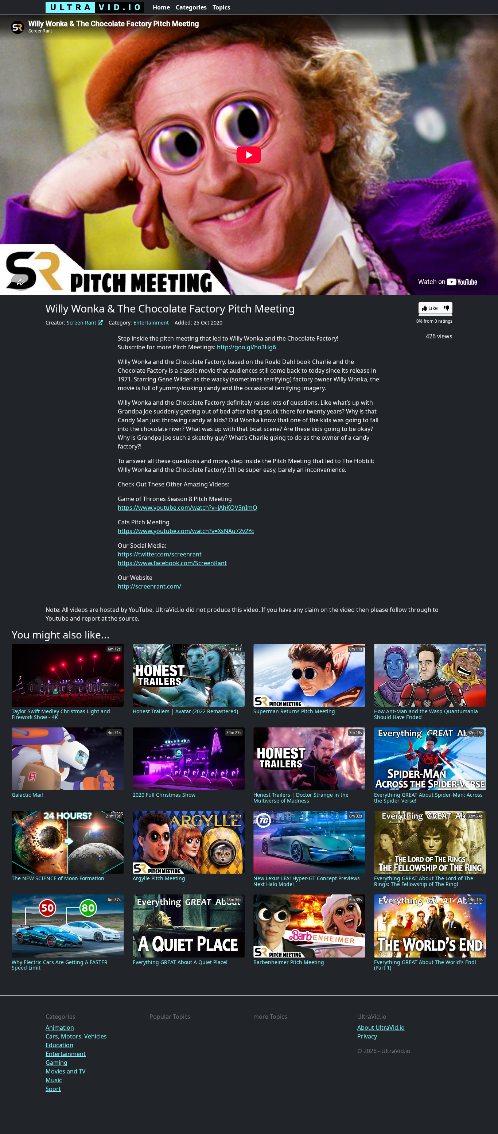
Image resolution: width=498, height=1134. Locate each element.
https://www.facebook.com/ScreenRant (172, 563)
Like (432, 307)
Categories (191, 7)
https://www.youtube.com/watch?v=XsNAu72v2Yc (186, 531)
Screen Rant (82, 322)
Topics (221, 7)
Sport (53, 1089)
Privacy (367, 1036)
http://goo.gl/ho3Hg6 (246, 347)
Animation (60, 1028)
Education (59, 1045)
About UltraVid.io (381, 1028)
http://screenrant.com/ (149, 586)
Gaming (56, 1063)
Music (54, 1080)
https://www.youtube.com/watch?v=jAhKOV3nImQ (187, 508)
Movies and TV (66, 1071)
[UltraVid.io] (95, 7)
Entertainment (151, 322)
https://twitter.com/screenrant (160, 554)
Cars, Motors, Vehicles (76, 1036)
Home (161, 7)
